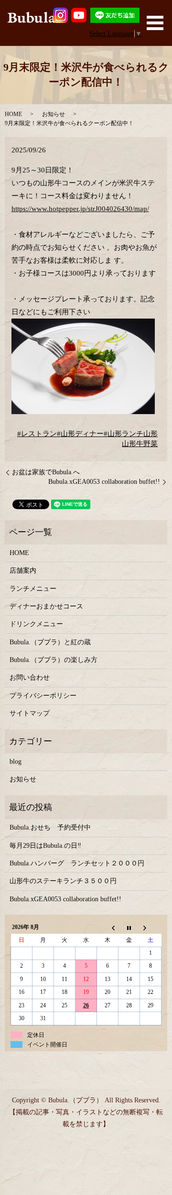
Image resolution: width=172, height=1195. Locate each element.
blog (16, 761)
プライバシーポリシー (43, 695)
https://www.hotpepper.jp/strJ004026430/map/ (80, 209)
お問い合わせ (30, 677)
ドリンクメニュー (36, 624)
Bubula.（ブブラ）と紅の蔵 (50, 642)
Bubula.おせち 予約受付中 (50, 827)
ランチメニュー (33, 588)
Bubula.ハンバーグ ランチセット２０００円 (77, 863)
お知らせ (53, 114)
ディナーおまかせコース (46, 606)
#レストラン (37, 433)
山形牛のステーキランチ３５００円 (63, 881)
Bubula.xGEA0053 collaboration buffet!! (104, 481)
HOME (13, 114)
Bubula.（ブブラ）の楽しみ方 (53, 659)
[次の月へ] (150, 927)
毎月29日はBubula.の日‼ (45, 845)
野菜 (150, 444)
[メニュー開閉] (155, 23)
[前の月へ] (107, 927)
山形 (150, 433)
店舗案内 (23, 570)
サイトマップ (30, 713)
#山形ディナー (80, 433)
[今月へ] (129, 927)
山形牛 (132, 444)
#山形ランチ (123, 433)
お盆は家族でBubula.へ (46, 472)
